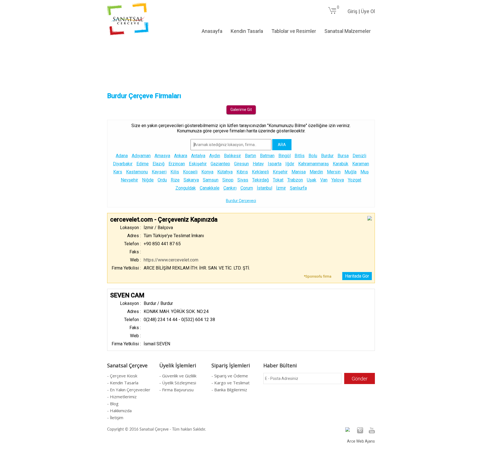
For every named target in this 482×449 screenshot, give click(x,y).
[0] (332, 13)
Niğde (148, 180)
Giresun (241, 163)
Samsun (210, 180)
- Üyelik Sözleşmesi (177, 382)
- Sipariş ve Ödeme (229, 375)
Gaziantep (220, 163)
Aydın (214, 155)
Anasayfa (212, 31)
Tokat (278, 180)
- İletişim (115, 417)
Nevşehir (129, 180)
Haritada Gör (357, 276)
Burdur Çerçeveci (241, 200)
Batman (267, 155)
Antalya (198, 155)
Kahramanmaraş (313, 163)
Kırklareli (260, 171)
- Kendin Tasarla (122, 382)
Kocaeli (190, 171)
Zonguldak (185, 188)
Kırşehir (280, 171)
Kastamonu (137, 171)
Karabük (340, 163)
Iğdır (289, 163)
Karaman (360, 163)
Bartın (250, 155)
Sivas (242, 180)
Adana (122, 155)
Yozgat (354, 180)
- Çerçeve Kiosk (122, 375)
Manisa (298, 171)
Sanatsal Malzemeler (347, 31)
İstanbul (264, 188)
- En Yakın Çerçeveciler (128, 389)
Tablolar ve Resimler (293, 31)
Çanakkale (210, 188)
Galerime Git (241, 109)
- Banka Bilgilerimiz (229, 389)
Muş (364, 171)
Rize (175, 180)
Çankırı (230, 188)
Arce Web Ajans (361, 441)
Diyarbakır (122, 163)
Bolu (313, 155)
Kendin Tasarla (247, 31)
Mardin (316, 171)
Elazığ (159, 163)
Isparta (274, 163)
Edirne (142, 163)
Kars (117, 171)
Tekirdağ (260, 180)
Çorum (246, 188)
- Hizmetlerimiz (122, 396)
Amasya (162, 155)
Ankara (180, 155)
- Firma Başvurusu (176, 389)
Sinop (227, 180)
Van (323, 180)
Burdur (327, 155)
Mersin (334, 171)
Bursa (343, 155)
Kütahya (225, 171)
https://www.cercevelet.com (171, 260)
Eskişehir (198, 163)
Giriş (352, 11)
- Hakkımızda (119, 410)
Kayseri (159, 171)
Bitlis (300, 155)
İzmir (281, 188)
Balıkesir (232, 155)
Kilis (174, 171)
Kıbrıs (242, 171)
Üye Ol (368, 11)
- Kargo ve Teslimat (230, 382)
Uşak (311, 180)
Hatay (258, 163)
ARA (282, 144)
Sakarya (191, 180)
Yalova (337, 180)
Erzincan (176, 163)
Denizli (359, 155)
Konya (207, 171)
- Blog (113, 403)
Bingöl (284, 155)
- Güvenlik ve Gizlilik (177, 375)
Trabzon (295, 180)
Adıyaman (141, 155)
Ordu (162, 180)
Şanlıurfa (298, 188)
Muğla (350, 171)
